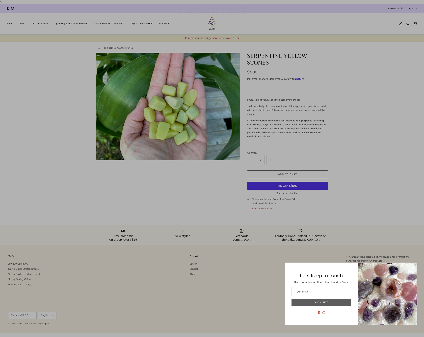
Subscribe (321, 302)
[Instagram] (323, 312)
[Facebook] (319, 312)
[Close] (413, 266)
